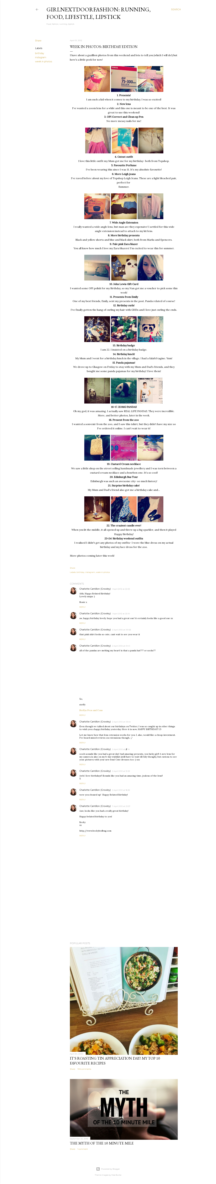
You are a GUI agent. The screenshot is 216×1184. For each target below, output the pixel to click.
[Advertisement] (124, 912)
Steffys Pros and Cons (91, 710)
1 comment (82, 1149)
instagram (40, 57)
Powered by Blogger (110, 1169)
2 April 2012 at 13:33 (121, 771)
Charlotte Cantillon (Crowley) (95, 588)
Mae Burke (116, 1175)
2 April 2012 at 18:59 (121, 790)
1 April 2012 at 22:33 (121, 589)
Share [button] (38, 40)
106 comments (84, 1069)
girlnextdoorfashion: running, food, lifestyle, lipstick (98, 13)
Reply (82, 607)
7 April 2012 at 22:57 (121, 806)
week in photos (43, 61)
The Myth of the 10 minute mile (102, 1143)
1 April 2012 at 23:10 (121, 613)
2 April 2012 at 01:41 (121, 646)
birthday (39, 53)
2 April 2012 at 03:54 (121, 722)
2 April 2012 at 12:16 (121, 749)
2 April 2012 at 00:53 (121, 630)
